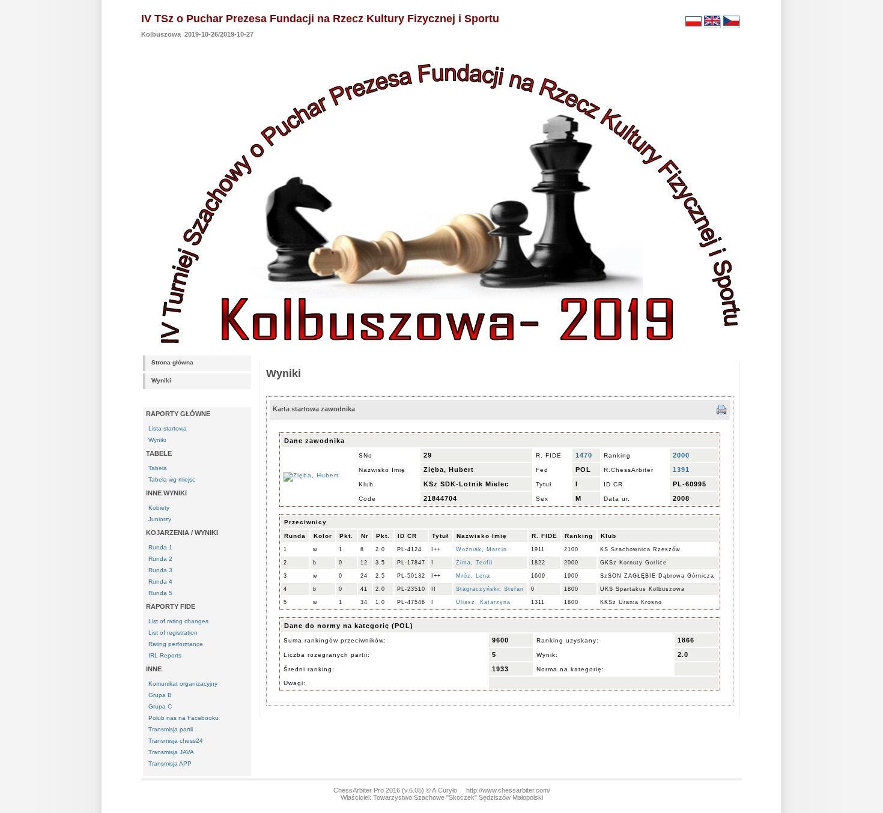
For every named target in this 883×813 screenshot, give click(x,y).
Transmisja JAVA (171, 752)
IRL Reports (164, 655)
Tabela (157, 468)
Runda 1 (160, 547)
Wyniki (161, 380)
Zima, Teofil (474, 563)
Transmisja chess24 (175, 740)
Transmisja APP (170, 763)
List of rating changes (178, 621)
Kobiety (158, 507)
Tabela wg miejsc (171, 479)
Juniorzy (159, 519)
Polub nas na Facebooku (183, 718)
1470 (583, 455)
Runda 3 (160, 570)
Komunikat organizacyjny (182, 683)
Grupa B (160, 695)
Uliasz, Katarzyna (483, 602)
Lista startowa (167, 428)
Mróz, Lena (473, 576)
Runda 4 (160, 581)
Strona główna (172, 362)
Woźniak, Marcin (481, 549)
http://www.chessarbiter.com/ (508, 790)
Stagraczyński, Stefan (490, 589)
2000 (681, 455)
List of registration (173, 632)
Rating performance (175, 644)
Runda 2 (160, 558)
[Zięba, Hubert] (311, 475)
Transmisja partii (170, 729)
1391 (681, 469)
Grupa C (160, 706)
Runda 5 (160, 593)
